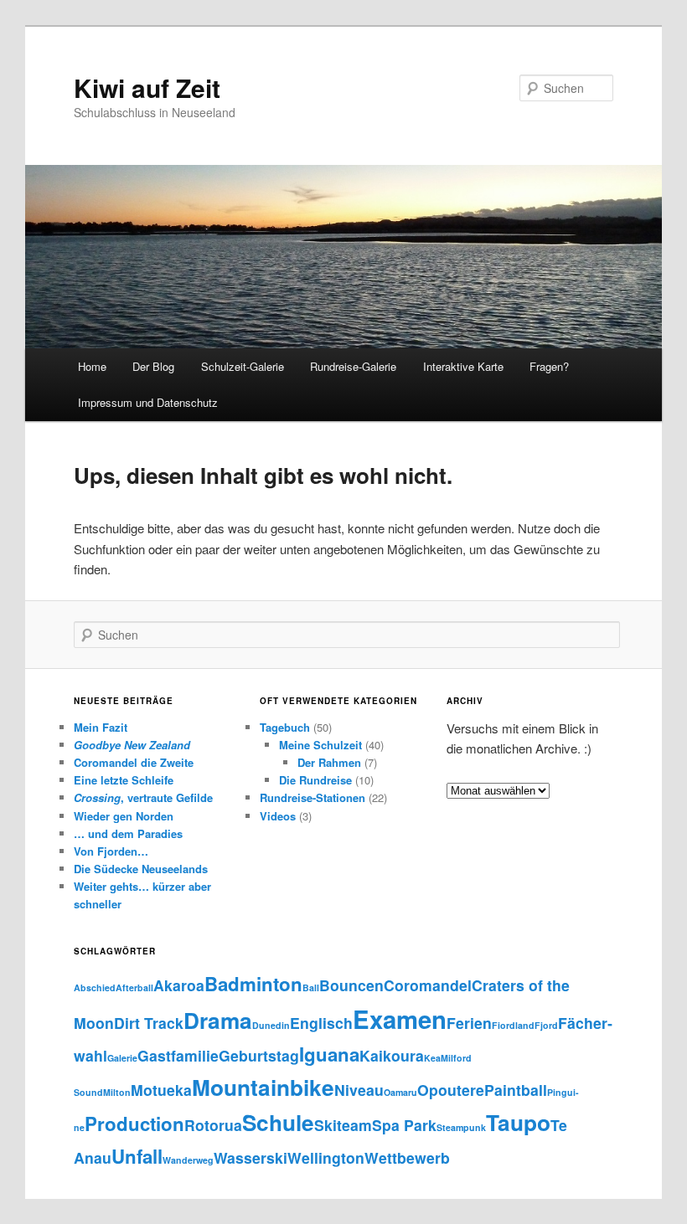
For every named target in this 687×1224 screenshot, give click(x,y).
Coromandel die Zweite (134, 762)
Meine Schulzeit (320, 745)
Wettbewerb (407, 1157)
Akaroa (178, 985)
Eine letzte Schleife (123, 780)
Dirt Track (148, 1022)
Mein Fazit (100, 727)
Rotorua (213, 1124)
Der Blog (153, 366)
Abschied (95, 987)
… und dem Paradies (128, 833)
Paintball (515, 1089)
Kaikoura (391, 1055)
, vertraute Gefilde (143, 797)
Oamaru (400, 1092)
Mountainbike (263, 1087)
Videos (278, 816)
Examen (400, 1018)
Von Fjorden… (111, 851)
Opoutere (450, 1089)
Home (92, 366)
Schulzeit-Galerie (242, 366)
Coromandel (428, 985)
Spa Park (404, 1124)
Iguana (329, 1054)
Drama (217, 1020)
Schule (278, 1122)
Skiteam (343, 1124)
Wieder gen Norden (123, 816)
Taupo (518, 1122)
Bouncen (351, 985)
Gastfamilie (178, 1055)
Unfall (137, 1156)
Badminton (253, 983)
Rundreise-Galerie (353, 366)
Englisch (321, 1022)
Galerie (122, 1058)
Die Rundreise (315, 780)
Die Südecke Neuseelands (141, 869)
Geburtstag (259, 1055)
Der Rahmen (329, 762)
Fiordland (513, 1025)
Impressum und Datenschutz (148, 402)
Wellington (325, 1157)
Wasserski (250, 1157)
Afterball (134, 987)
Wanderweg (188, 1160)
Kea (432, 1058)
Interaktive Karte (463, 366)
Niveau (359, 1089)
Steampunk (461, 1127)
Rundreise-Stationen (312, 797)
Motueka (161, 1089)
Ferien (469, 1022)
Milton (117, 1092)
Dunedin (271, 1025)
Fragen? (549, 366)
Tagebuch (285, 727)
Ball (310, 987)
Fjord (546, 1025)
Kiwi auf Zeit (147, 87)
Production (134, 1123)
